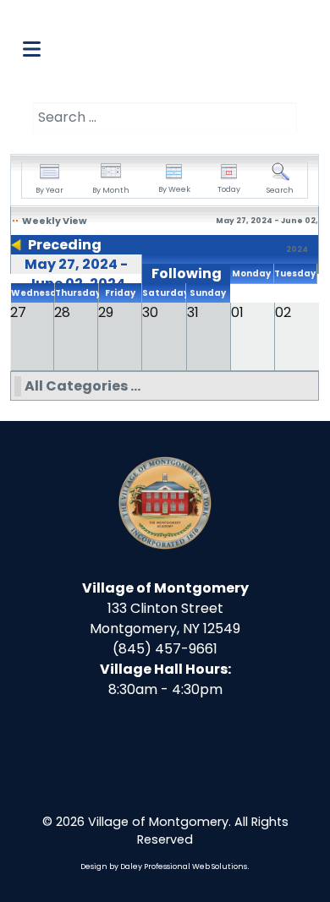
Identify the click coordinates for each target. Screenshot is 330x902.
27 (18, 312)
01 (237, 312)
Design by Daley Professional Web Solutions (163, 866)
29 (105, 312)
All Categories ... (82, 386)
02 (283, 312)
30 (150, 312)
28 (62, 312)
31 (193, 312)
